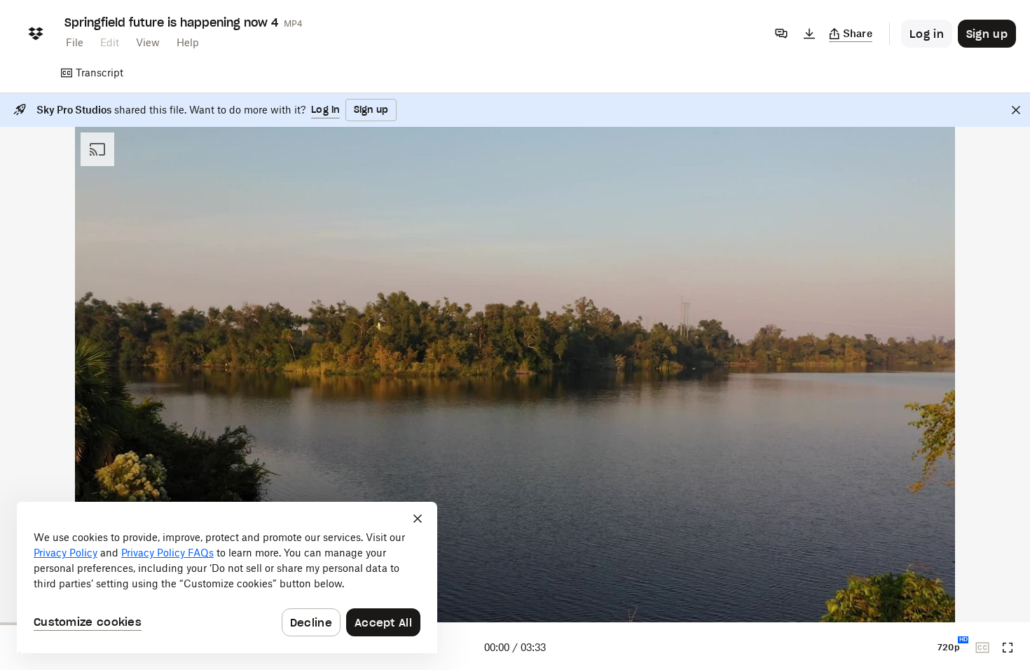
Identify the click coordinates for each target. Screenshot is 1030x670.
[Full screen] (1007, 647)
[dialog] (227, 577)
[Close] (1016, 110)
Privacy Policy (65, 553)
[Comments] (781, 34)
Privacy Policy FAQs (167, 553)
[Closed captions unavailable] (982, 647)
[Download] (809, 34)
